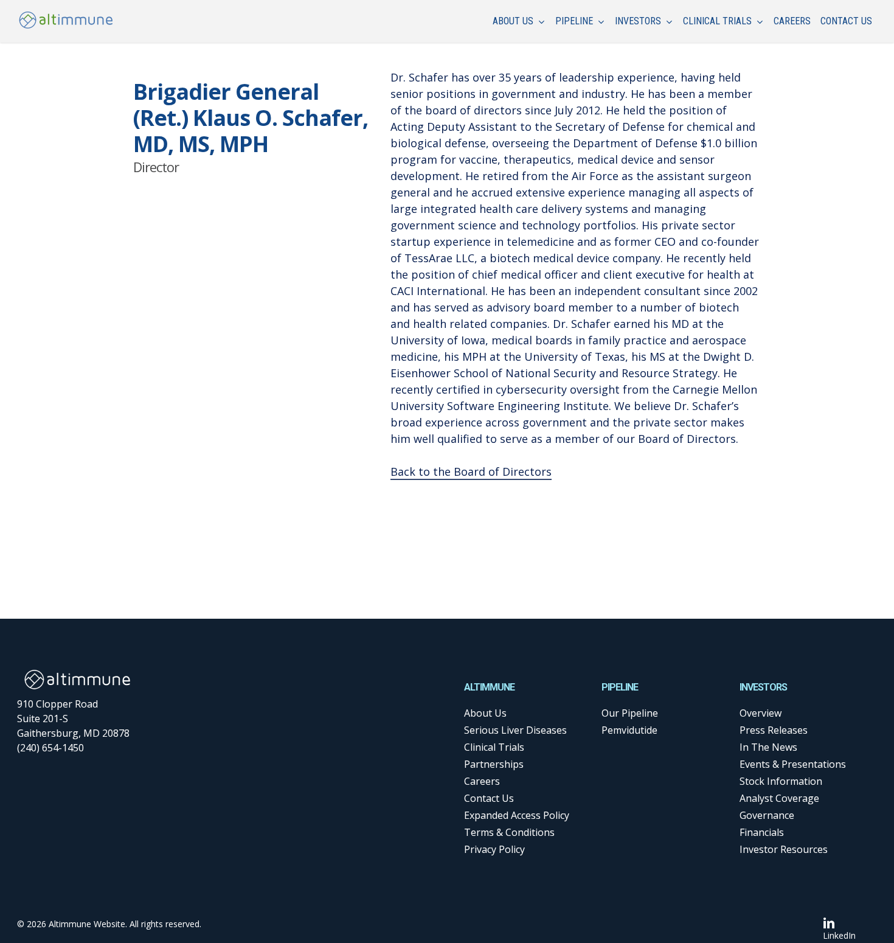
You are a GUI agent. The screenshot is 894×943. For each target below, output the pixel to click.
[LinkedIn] (839, 923)
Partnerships (494, 764)
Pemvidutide (629, 730)
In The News (768, 747)
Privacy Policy (494, 849)
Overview (760, 713)
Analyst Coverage (779, 798)
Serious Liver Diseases (515, 730)
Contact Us (489, 798)
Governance (767, 815)
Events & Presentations (793, 764)
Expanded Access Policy (516, 815)
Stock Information (781, 781)
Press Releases (774, 730)
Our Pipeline (629, 713)
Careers (482, 781)
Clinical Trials (494, 747)
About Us (485, 713)
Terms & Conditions (509, 832)
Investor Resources (784, 849)
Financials (762, 832)
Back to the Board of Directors (471, 471)
